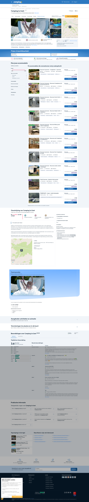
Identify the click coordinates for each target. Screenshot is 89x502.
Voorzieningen (29, 16)
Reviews (34, 16)
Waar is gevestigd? (19, 408)
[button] (2, 498)
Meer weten (47, 353)
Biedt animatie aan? (19, 424)
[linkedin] (70, 492)
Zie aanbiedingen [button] (70, 92)
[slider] (11, 69)
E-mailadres (37, 468)
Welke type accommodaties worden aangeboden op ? (41, 414)
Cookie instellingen (6, 496)
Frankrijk (17, 8)
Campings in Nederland (50, 488)
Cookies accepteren (17, 496)
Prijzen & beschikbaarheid (71, 16)
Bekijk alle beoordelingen (73, 40)
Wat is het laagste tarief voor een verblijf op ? (43, 409)
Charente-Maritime (28, 8)
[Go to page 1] (33, 161)
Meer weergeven (34, 45)
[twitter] (68, 492)
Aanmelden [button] (74, 469)
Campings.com (13, 8)
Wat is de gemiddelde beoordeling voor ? (65, 409)
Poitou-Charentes (21, 8)
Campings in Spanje (49, 480)
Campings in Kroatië (49, 482)
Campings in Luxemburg (50, 484)
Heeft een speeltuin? (19, 419)
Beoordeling (20, 336)
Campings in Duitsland (49, 486)
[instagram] (66, 492)
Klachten (30, 482)
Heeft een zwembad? (19, 413)
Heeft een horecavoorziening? (62, 414)
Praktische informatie (41, 16)
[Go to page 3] (34, 161)
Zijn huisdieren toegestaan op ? (43, 420)
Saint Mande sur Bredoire (35, 8)
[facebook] (64, 492)
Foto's (13, 16)
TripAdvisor (14, 336)
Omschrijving (24, 16)
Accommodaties (17, 16)
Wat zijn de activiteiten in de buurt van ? (64, 420)
